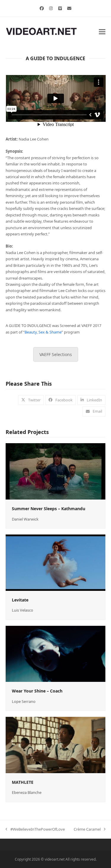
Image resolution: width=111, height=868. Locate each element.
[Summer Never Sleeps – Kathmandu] (56, 471)
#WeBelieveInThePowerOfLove (35, 829)
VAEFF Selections (55, 354)
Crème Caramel (87, 829)
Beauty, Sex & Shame (43, 332)
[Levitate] (56, 562)
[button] (102, 31)
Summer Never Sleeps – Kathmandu (48, 508)
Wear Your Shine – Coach (37, 691)
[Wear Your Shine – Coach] (56, 653)
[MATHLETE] (56, 744)
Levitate (20, 600)
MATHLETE (22, 782)
